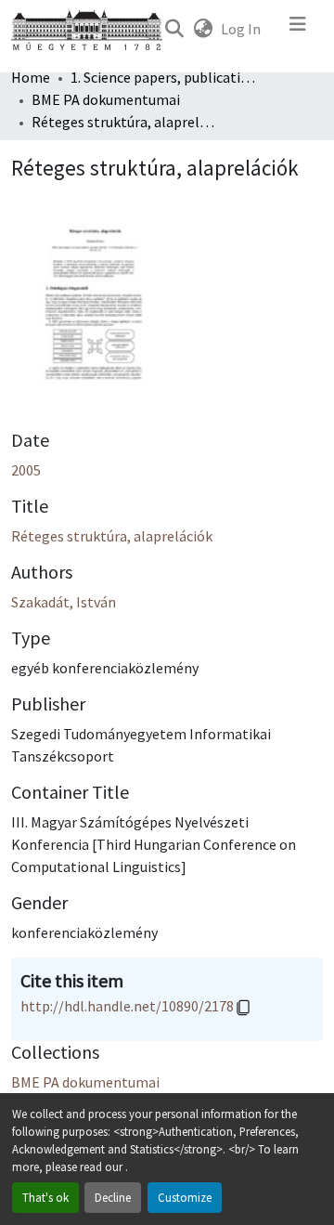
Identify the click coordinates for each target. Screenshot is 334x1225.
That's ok (45, 1197)
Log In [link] (241, 29)
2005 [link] (26, 470)
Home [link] (30, 77)
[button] (174, 29)
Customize (185, 1197)
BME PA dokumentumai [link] (106, 99)
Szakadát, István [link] (63, 602)
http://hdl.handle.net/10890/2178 (127, 1006)
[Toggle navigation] (298, 28)
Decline (113, 1197)
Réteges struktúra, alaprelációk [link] (111, 536)
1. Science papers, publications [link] (163, 77)
